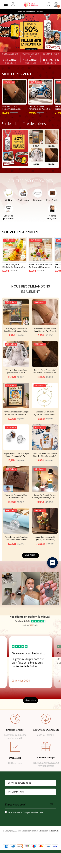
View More (30, 700)
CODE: (10, 63)
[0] (56, 4)
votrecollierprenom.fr (30, 831)
